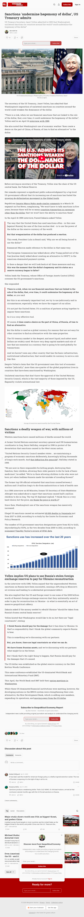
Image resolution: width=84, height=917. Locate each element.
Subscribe (67, 4)
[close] (61, 835)
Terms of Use (52, 871)
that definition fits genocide (43, 459)
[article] (42, 823)
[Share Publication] (59, 4)
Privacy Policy (57, 873)
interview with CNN (39, 121)
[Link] (1, 430)
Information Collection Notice (41, 873)
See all (8, 872)
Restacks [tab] (18, 755)
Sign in (77, 4)
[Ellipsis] (78, 774)
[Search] (54, 4)
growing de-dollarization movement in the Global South (32, 198)
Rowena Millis (14, 787)
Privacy (42, 902)
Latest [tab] (12, 811)
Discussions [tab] (20, 811)
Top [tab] (7, 811)
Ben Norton (13, 31)
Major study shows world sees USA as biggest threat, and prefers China (31, 818)
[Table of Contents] (2, 458)
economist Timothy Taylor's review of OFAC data (28, 531)
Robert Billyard (14, 774)
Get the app (52, 908)
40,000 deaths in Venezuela (58, 513)
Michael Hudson (19, 845)
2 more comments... (11, 801)
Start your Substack (37, 908)
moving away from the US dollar (50, 698)
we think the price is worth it (44, 500)
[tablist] (13, 755)
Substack (32, 913)
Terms (48, 902)
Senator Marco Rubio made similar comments (38, 203)
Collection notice (57, 902)
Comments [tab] (9, 755)
